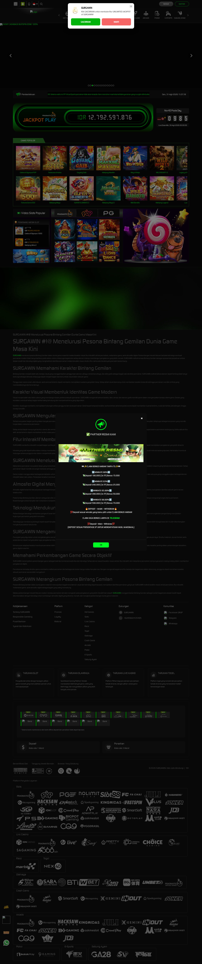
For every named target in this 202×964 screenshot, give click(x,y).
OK (101, 545)
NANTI (116, 22)
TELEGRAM (115, 518)
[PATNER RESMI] (101, 453)
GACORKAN (86, 22)
